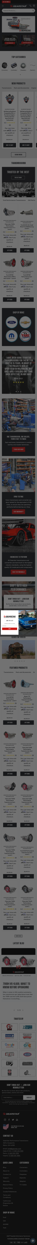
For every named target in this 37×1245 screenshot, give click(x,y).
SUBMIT (9, 628)
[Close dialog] (35, 611)
